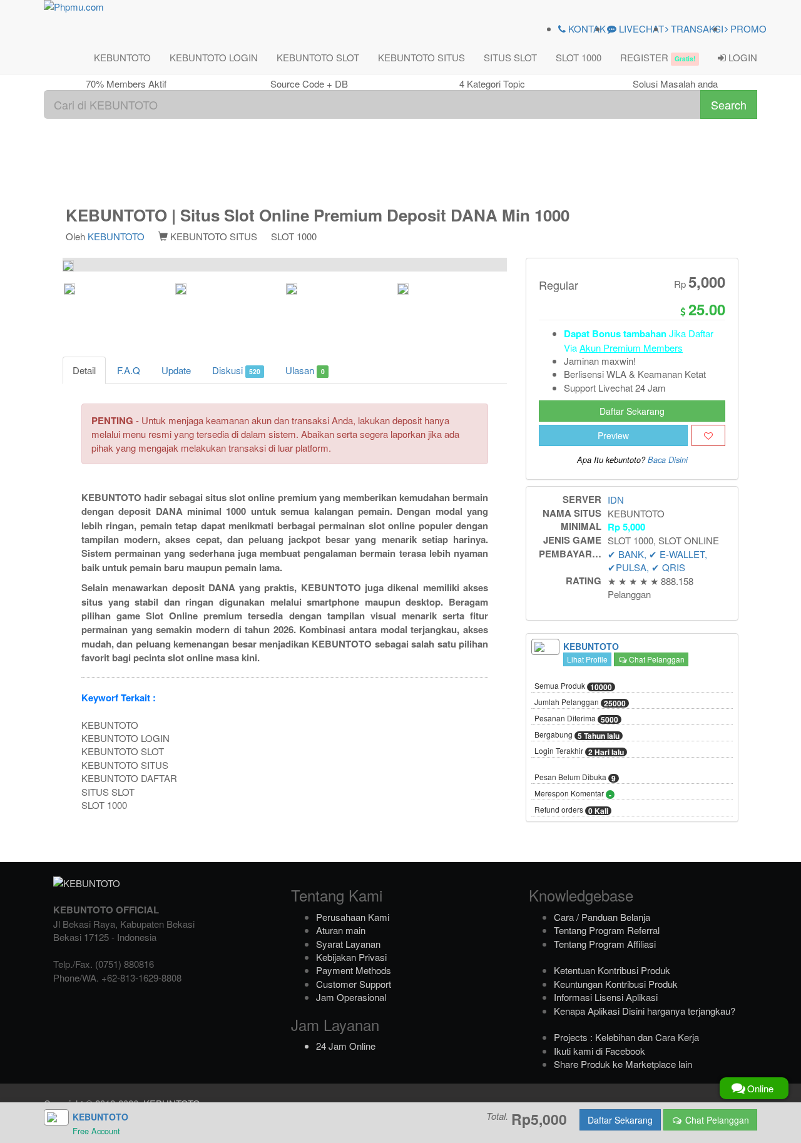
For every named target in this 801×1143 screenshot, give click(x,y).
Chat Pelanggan (656, 659)
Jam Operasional (351, 996)
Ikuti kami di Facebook (599, 1050)
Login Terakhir (579, 751)
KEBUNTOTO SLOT (318, 57)
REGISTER (657, 57)
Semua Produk (573, 686)
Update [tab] (176, 370)
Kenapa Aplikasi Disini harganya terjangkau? (644, 1010)
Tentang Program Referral (607, 930)
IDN (616, 499)
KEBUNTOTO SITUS (421, 57)
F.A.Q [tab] (128, 370)
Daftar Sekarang (632, 411)
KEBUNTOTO (122, 57)
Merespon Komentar (572, 794)
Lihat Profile (587, 659)
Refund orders (571, 810)
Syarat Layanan (348, 943)
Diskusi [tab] (236, 370)
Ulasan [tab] (304, 370)
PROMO (747, 28)
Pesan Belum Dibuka (575, 777)
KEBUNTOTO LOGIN (214, 57)
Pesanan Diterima (576, 719)
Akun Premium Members (631, 347)
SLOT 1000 (578, 57)
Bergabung (577, 735)
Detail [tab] (84, 370)
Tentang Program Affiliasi (605, 943)
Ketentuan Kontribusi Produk (612, 970)
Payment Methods (353, 970)
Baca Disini (668, 459)
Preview (613, 435)
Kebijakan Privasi (351, 956)
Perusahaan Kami (352, 916)
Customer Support (353, 983)
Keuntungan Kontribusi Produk (616, 983)
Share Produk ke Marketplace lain (623, 1063)
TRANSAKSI (695, 28)
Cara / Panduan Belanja (602, 916)
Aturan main (340, 930)
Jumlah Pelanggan (580, 702)
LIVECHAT (640, 28)
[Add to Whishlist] (708, 435)
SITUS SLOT (510, 57)
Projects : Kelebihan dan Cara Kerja (626, 1037)
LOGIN (741, 57)
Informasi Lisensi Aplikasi (606, 996)
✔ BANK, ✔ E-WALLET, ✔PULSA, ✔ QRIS (657, 560)
